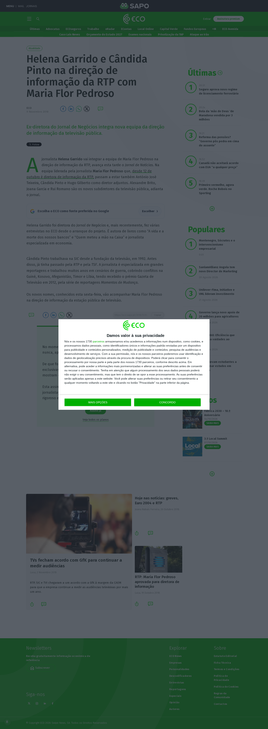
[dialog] (134, 364)
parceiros (98, 341)
